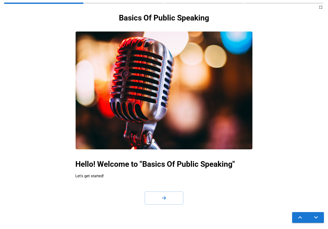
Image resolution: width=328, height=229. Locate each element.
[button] (164, 198)
